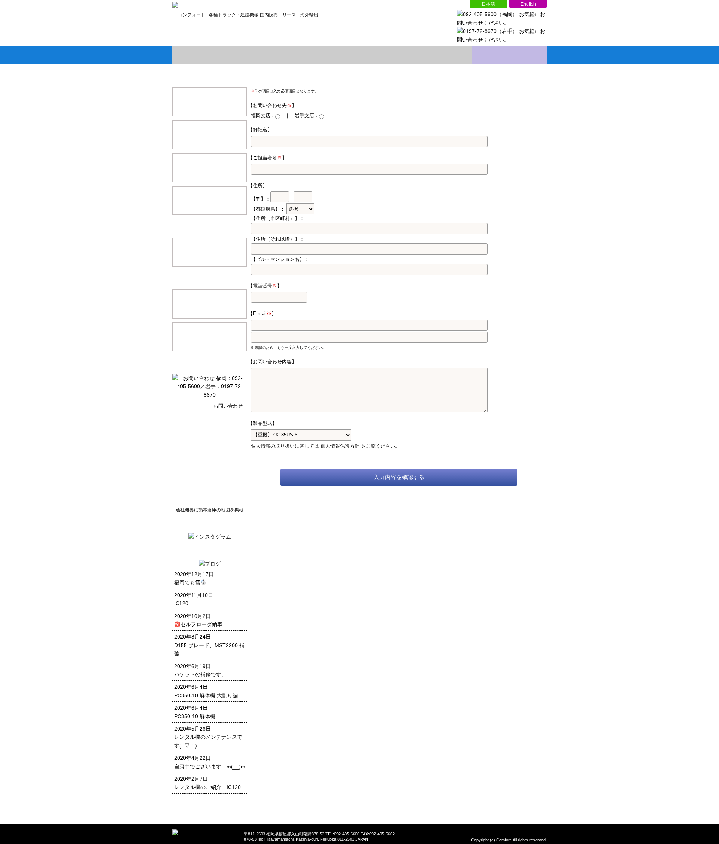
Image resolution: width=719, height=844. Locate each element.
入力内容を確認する (399, 477)
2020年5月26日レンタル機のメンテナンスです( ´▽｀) (208, 737)
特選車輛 (209, 252)
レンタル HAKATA (209, 336)
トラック (209, 134)
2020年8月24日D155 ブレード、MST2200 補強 (209, 645)
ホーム (209, 55)
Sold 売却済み (209, 200)
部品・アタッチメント (209, 167)
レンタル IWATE (209, 303)
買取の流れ (359, 55)
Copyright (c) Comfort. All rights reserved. (509, 840)
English (528, 4)
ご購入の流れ (434, 55)
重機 (209, 101)
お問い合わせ (509, 55)
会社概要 (284, 55)
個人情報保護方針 (340, 446)
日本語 (488, 4)
